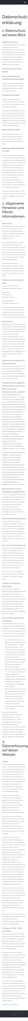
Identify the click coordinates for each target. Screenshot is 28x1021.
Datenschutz (14, 1015)
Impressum (22, 1012)
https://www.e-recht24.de (12, 1004)
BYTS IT (17, 1012)
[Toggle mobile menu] (25, 2)
